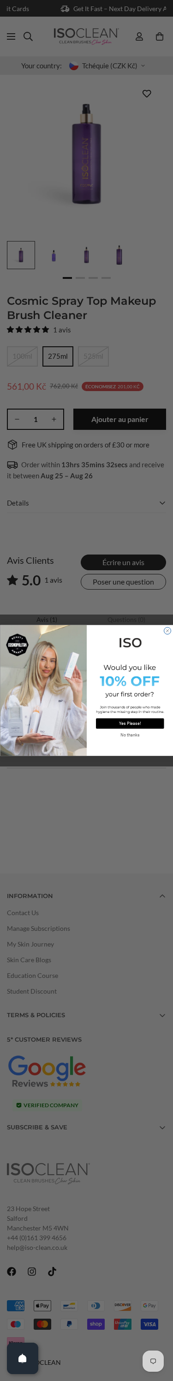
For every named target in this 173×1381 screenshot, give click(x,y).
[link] (130, 642)
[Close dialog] (167, 630)
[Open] (22, 1358)
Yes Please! (130, 723)
